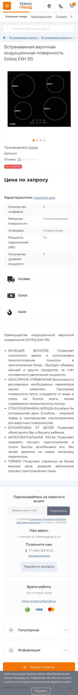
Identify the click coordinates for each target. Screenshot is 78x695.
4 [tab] (44, 140)
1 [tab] (34, 140)
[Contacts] (60, 6)
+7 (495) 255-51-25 (41, 550)
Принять (41, 691)
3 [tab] (41, 140)
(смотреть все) (44, 198)
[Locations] (49, 6)
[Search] (7, 29)
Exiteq (33, 147)
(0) (19, 159)
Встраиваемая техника (23, 37)
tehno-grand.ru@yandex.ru (39, 601)
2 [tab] (37, 140)
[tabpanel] (39, 99)
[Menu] (7, 6)
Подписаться (58, 510)
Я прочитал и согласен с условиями (41, 521)
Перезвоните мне (39, 555)
